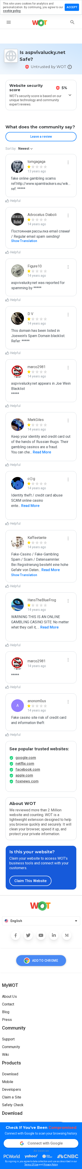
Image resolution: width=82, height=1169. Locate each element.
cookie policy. (12, 10)
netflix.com (24, 763)
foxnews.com (26, 781)
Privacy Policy (51, 1164)
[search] (72, 22)
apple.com (24, 775)
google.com (25, 758)
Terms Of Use (31, 1164)
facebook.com (27, 769)
